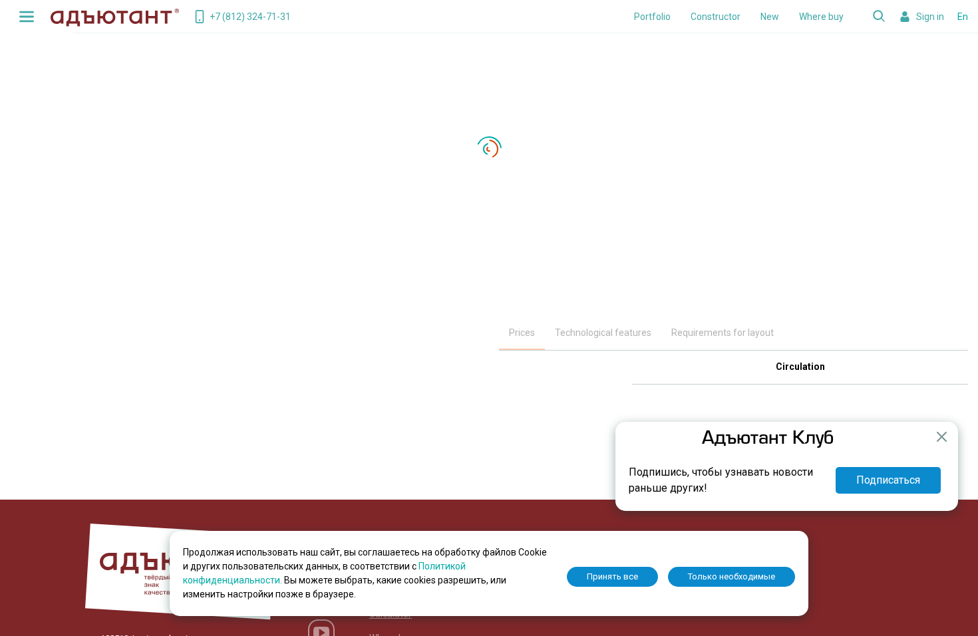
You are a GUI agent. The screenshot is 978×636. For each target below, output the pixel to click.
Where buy (821, 16)
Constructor (715, 16)
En (962, 16)
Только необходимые (731, 576)
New (769, 16)
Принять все (612, 576)
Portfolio (652, 16)
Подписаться (888, 480)
